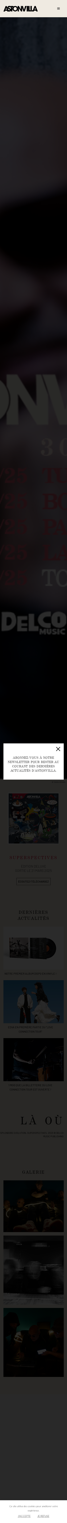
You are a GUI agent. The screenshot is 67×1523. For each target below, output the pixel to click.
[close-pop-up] (58, 749)
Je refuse (43, 1515)
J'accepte (24, 1515)
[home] (20, 9)
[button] (58, 8)
